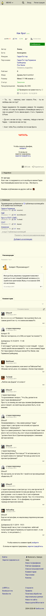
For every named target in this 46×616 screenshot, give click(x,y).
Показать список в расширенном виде (30, 235)
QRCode (27, 167)
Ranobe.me (6, 594)
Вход (29, 3)
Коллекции (6, 200)
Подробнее (7, 173)
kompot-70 (13, 267)
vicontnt (20, 210)
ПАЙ (2, 213)
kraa (18, 229)
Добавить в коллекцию (23, 239)
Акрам (19, 224)
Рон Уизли (21, 65)
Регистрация (39, 3)
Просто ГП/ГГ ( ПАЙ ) (9, 218)
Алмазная (5, 227)
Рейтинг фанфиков (32, 566)
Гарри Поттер (22, 56)
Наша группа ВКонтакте (34, 603)
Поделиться (39, 167)
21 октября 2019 (11, 447)
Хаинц (19, 49)
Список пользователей (34, 569)
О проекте (29, 588)
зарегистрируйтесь (23, 156)
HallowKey (10, 510)
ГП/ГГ (3, 222)
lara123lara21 (21, 215)
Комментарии (30, 572)
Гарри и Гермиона (8, 209)
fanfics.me (40, 608)
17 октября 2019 (11, 378)
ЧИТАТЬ (23, 135)
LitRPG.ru (5, 588)
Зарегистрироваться (10, 560)
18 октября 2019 (11, 392)
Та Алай (19, 219)
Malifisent (10, 361)
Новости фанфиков (33, 563)
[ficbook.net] (34, 189)
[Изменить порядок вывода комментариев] (43, 309)
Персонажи (29, 575)
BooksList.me (7, 591)
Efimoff (9, 313)
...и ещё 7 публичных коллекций (13, 232)
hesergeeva (21, 53)
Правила (28, 591)
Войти (4, 557)
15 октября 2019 (9, 286)
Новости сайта (31, 600)
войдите (23, 148)
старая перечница (13, 328)
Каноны (28, 578)
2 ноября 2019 (10, 486)
